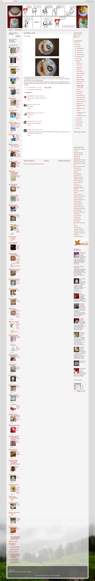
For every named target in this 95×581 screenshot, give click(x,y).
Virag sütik (12, 513)
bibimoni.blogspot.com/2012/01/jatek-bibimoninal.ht (15, 538)
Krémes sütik (79, 149)
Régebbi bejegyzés (64, 161)
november (79, 50)
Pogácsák (76, 217)
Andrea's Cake (14, 559)
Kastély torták (77, 197)
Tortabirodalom (14, 335)
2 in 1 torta (78, 65)
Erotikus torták (77, 180)
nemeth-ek (13, 236)
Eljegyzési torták (77, 178)
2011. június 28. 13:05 (35, 104)
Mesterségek (31, 89)
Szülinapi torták (38, 89)
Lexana (29, 129)
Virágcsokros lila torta (83, 362)
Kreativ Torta (13, 527)
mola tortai (13, 475)
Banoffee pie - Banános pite (18, 418)
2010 (76, 128)
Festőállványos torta (81, 115)
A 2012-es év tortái (17, 429)
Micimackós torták (78, 212)
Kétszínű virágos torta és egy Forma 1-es (80, 86)
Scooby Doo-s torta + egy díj (80, 113)
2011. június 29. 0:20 (37, 121)
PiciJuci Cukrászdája (13, 309)
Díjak (75, 171)
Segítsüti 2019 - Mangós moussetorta (18, 138)
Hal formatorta (79, 71)
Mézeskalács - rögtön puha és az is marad (18, 103)
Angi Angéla (78, 35)
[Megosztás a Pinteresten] (50, 87)
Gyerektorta (76, 186)
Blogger (58, 575)
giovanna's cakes (14, 214)
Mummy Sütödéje (14, 547)
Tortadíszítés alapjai (13, 111)
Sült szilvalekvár (18, 59)
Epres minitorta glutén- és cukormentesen (15, 146)
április (78, 119)
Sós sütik (76, 221)
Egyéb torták (77, 175)
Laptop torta (79, 67)
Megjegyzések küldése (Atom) (37, 163)
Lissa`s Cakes (14, 161)
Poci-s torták (77, 215)
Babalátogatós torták (79, 159)
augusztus (79, 56)
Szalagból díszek (18, 176)
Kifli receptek (77, 201)
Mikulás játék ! (18, 529)
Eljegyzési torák (77, 177)
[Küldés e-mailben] (45, 87)
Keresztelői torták (80, 95)
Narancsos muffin (80, 99)
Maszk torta (79, 77)
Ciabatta (18, 290)
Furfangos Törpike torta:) (18, 519)
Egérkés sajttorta (82, 319)
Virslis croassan (18, 300)
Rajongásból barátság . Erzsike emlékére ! (18, 154)
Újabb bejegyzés (29, 161)
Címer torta (76, 168)
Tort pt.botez (18, 477)
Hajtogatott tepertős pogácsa (18, 91)
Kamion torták (77, 194)
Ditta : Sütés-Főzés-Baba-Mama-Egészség (15, 123)
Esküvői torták (77, 182)
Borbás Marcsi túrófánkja (18, 453)
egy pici (29, 121)
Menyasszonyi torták (78, 208)
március (79, 121)
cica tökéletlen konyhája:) (14, 243)
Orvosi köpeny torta (81, 97)
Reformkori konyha (15, 269)
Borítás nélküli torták (78, 166)
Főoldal (10, 29)
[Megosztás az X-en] (48, 87)
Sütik (75, 225)
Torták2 (78, 110)
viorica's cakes (14, 195)
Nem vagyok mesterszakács (14, 254)
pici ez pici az (13, 205)
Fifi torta (78, 89)
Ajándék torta (79, 103)
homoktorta (13, 404)
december (79, 48)
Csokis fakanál (14, 549)
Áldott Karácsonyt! (83, 294)
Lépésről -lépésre (78, 206)
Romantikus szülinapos (18, 282)
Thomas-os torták (78, 231)
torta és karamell (14, 150)
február (78, 123)
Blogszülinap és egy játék (80, 163)
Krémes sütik (77, 205)
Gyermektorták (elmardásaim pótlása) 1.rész (18, 490)
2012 (76, 44)
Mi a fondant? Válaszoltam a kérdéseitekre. (18, 116)
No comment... (18, 378)
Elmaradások (18, 397)
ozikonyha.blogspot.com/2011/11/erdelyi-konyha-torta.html (15, 555)
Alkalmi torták (79, 75)
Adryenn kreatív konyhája (14, 485)
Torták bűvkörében (15, 279)
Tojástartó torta (18, 127)
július (78, 58)
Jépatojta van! (14, 134)
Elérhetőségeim (18, 29)
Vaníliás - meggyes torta (18, 368)
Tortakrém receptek (78, 232)
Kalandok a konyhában (13, 99)
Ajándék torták (77, 152)
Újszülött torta (18, 387)
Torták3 (78, 61)
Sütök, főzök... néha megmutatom (15, 415)
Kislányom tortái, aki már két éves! (82, 334)
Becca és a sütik (14, 321)
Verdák (75, 234)
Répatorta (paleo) (18, 187)
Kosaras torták (77, 203)
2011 (76, 46)
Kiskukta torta (14, 354)
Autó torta (76, 158)
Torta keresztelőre (80, 73)
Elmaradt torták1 (80, 81)
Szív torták (76, 227)
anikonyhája (13, 298)
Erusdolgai (13, 517)
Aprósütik (76, 156)
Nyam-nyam (13, 224)
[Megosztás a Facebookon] (49, 87)
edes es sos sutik (14, 512)
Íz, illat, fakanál (14, 551)
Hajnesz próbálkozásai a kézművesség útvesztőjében (14, 173)
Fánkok (75, 184)
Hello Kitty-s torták (78, 190)
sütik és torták (14, 502)
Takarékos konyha (15, 47)
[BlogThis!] (46, 87)
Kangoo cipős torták (78, 196)
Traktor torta (79, 93)
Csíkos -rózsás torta (81, 101)
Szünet (12, 499)
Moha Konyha (14, 144)
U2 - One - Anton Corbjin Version (18, 247)
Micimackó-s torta (80, 108)
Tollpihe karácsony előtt (18, 407)
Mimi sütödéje (14, 394)
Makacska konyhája (13, 88)
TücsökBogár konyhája (13, 185)
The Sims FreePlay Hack (18, 348)
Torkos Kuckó (14, 289)
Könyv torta (79, 69)
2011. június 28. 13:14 (39, 112)
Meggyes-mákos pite (18, 70)
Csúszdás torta (18, 504)
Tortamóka (13, 375)
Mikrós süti (17, 467)
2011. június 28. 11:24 (39, 96)
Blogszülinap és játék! (83, 253)
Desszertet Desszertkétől (13, 497)
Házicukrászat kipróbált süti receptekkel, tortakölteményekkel (15, 463)
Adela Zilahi (30, 96)
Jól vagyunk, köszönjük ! (13, 238)
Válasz (29, 100)
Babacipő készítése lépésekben (82, 305)
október (79, 52)
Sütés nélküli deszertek (79, 222)
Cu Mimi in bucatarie (13, 544)
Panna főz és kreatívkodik (13, 450)
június (78, 60)
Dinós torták (76, 173)
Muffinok (76, 213)
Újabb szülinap (18, 356)
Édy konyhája (13, 541)
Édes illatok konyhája (13, 365)
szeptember (80, 54)
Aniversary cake (18, 216)
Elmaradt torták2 (80, 79)
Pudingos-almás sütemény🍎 (18, 50)
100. (75, 151)
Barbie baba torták (78, 161)
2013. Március (18, 441)
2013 (76, 42)
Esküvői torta (79, 63)
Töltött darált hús (17, 207)
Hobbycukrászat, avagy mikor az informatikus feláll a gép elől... (15, 438)
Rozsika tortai (13, 385)
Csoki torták (79, 83)
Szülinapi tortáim (82, 348)
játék (75, 192)
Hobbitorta (13, 345)
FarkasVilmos (13, 56)
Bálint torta (17, 271)
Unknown (77, 37)
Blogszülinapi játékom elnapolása (79, 267)
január (78, 125)
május (78, 118)
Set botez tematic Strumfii (18, 198)
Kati (28, 104)
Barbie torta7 (79, 91)
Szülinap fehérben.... (18, 337)
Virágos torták (77, 236)
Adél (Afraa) (30, 112)
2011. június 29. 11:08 (37, 129)
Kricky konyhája (14, 77)
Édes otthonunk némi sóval (14, 67)
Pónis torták (76, 219)
